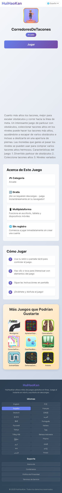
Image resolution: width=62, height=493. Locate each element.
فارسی (16, 453)
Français (46, 408)
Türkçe (16, 430)
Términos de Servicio (31, 479)
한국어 (16, 417)
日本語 (45, 413)
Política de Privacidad (31, 474)
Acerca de (31, 464)
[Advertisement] (31, 83)
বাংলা (16, 448)
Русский (16, 425)
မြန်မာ (16, 439)
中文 (45, 404)
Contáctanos (31, 469)
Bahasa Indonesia (46, 434)
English (16, 404)
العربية (46, 417)
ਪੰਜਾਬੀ (46, 444)
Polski (45, 453)
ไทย (45, 430)
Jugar (31, 44)
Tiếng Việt (16, 434)
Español (16, 408)
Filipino (46, 439)
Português (46, 421)
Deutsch (16, 413)
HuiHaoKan (12, 3)
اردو (16, 444)
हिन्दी (16, 421)
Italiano (46, 425)
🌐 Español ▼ (53, 3)
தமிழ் (46, 448)
